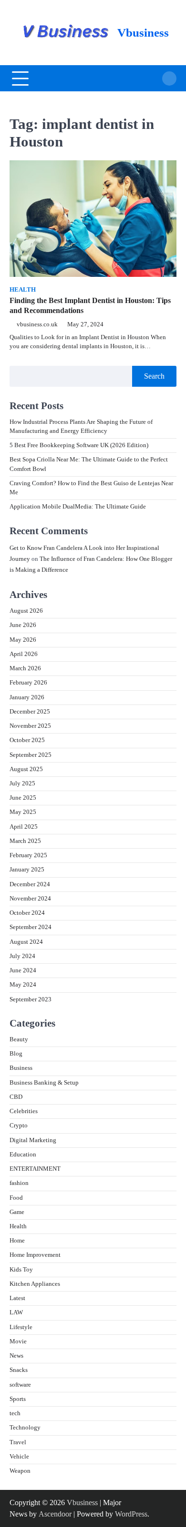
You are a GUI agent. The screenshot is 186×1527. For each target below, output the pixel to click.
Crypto (19, 1125)
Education (23, 1154)
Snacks (19, 1370)
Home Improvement (35, 1255)
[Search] (169, 78)
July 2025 (22, 783)
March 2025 (25, 841)
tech (15, 1413)
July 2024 (22, 956)
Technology (25, 1427)
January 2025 (27, 869)
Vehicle (19, 1456)
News (16, 1355)
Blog (16, 1053)
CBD (16, 1097)
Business (21, 1068)
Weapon (20, 1471)
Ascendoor (55, 1514)
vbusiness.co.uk (37, 324)
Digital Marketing (33, 1140)
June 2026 (23, 625)
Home (17, 1240)
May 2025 (23, 812)
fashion (19, 1183)
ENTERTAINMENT (35, 1168)
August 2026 (26, 610)
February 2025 (28, 855)
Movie (18, 1341)
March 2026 (25, 668)
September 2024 (31, 927)
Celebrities (24, 1111)
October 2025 (27, 740)
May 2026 (23, 639)
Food (16, 1197)
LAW (16, 1312)
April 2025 (24, 826)
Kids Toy (21, 1269)
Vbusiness (143, 32)
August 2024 (26, 942)
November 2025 (30, 726)
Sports (18, 1399)
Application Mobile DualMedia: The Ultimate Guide (78, 506)
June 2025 (23, 797)
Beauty (19, 1039)
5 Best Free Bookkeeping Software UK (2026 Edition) (79, 445)
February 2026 (28, 682)
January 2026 (27, 697)
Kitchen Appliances (35, 1284)
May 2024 (23, 984)
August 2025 (26, 769)
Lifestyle (21, 1327)
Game (17, 1212)
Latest (17, 1298)
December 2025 (30, 711)
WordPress (131, 1514)
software (20, 1384)
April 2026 (24, 654)
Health (23, 289)
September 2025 (31, 755)
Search (154, 376)
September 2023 (31, 999)
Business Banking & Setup (44, 1082)
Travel (18, 1442)
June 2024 (23, 970)
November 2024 (30, 898)
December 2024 (30, 884)
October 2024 (27, 913)
